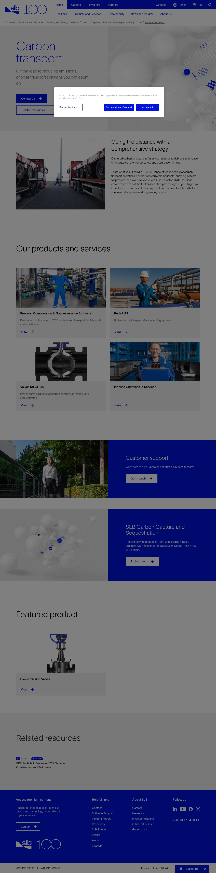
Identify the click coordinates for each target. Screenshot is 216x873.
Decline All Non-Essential (119, 107)
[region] (109, 102)
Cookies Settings (68, 107)
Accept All (147, 107)
